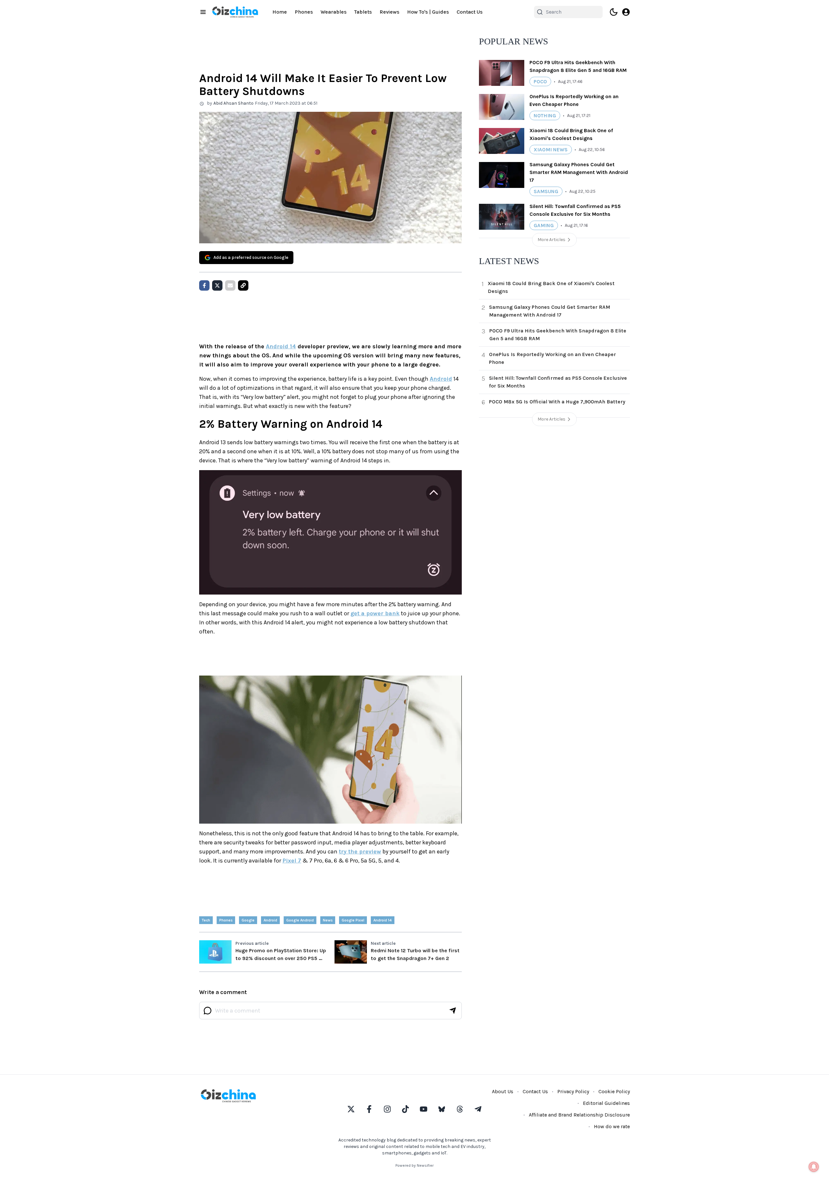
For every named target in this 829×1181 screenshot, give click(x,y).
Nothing (545, 115)
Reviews (389, 12)
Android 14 (281, 346)
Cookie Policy (614, 1091)
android (270, 920)
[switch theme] (613, 12)
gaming (544, 225)
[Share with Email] (230, 285)
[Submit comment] (452, 1010)
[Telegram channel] (478, 1109)
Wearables (333, 12)
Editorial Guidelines (606, 1103)
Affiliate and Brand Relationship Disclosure (579, 1115)
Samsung (546, 191)
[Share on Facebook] (204, 285)
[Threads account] (460, 1109)
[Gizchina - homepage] (235, 12)
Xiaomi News (551, 149)
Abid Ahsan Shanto (233, 103)
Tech (206, 920)
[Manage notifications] (814, 1167)
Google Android (300, 920)
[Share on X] (217, 285)
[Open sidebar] (203, 12)
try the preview (360, 851)
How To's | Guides (428, 12)
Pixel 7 (291, 860)
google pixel (353, 920)
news (328, 920)
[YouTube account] (423, 1109)
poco (540, 81)
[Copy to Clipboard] (243, 285)
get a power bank (375, 613)
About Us (502, 1091)
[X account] (351, 1109)
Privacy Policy (573, 1091)
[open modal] (626, 12)
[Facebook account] (369, 1109)
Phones (304, 12)
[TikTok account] (405, 1109)
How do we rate (612, 1126)
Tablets (363, 12)
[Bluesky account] (442, 1109)
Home (279, 12)
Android (441, 378)
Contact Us (470, 12)
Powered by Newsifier (414, 1165)
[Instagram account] (387, 1109)
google (248, 920)
